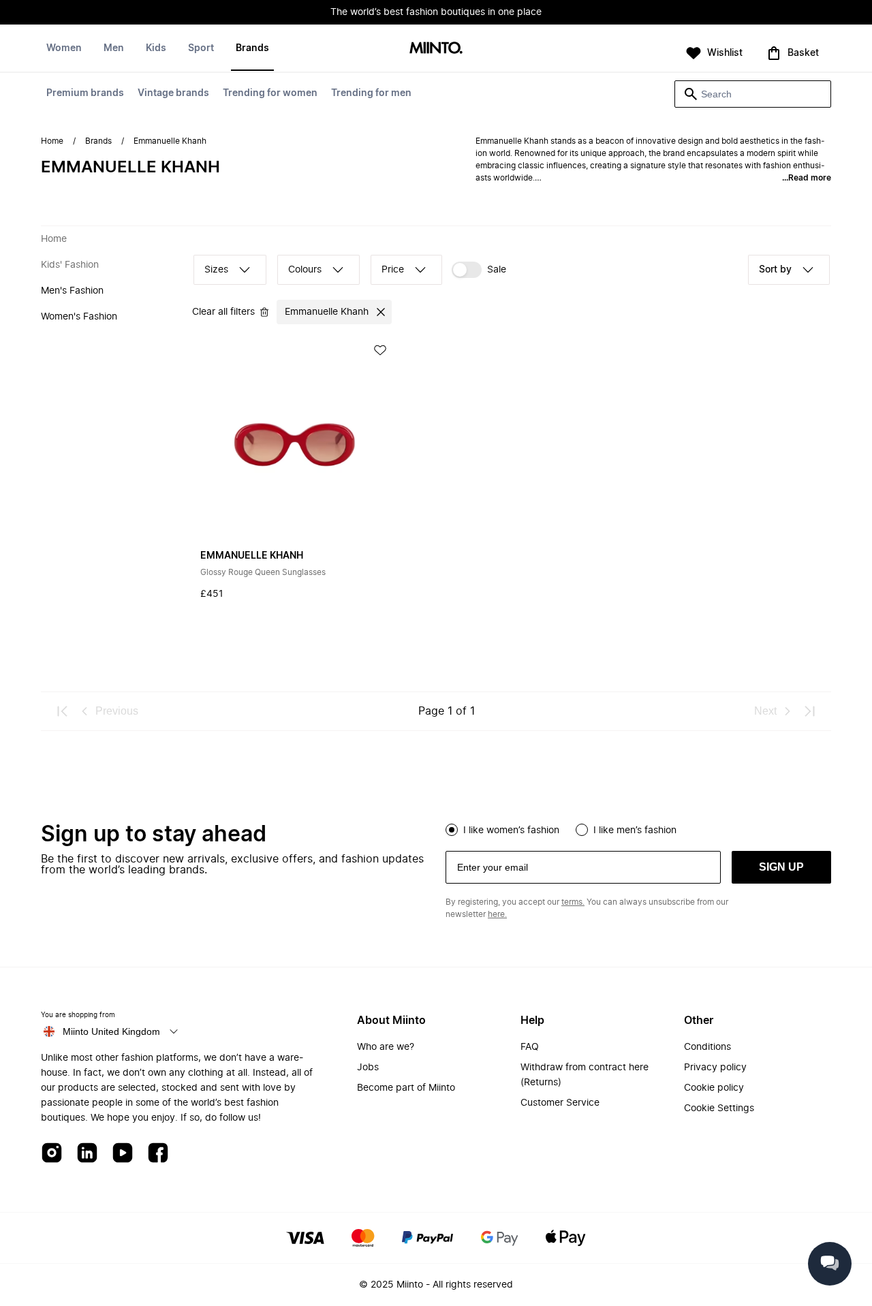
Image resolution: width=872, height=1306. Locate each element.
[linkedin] (87, 1154)
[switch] (479, 269)
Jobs (368, 1067)
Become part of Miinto (406, 1088)
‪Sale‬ (496, 270)
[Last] (809, 711)
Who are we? (385, 1047)
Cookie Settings (719, 1108)
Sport (201, 48)
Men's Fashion (72, 291)
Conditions (707, 1047)
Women (64, 48)
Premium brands (85, 93)
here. (497, 914)
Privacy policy (715, 1067)
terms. (573, 902)
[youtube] (123, 1154)
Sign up (781, 867)
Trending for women (270, 93)
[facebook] (158, 1154)
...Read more (806, 178)
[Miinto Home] (436, 49)
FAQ (529, 1047)
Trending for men (371, 93)
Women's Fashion (79, 317)
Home (52, 141)
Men (114, 48)
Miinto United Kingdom (111, 1031)
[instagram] (52, 1154)
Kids (156, 48)
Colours (305, 270)
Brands (252, 48)
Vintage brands (173, 93)
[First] (62, 711)
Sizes (216, 270)
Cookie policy (714, 1088)
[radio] (452, 830)
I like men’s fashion (634, 830)
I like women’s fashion (511, 830)
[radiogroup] (638, 828)
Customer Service (560, 1103)
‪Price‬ (393, 270)
